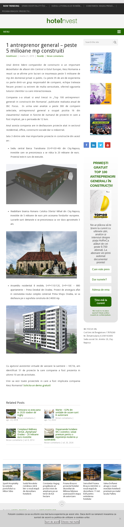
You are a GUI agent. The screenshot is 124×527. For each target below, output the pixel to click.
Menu (6, 31)
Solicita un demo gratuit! (38, 385)
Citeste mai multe (70, 522)
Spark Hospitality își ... (34, 6)
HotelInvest (11, 56)
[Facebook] (86, 145)
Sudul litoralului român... (67, 6)
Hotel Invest (62, 20)
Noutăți (40, 56)
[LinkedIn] (93, 145)
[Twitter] (100, 145)
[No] (120, 518)
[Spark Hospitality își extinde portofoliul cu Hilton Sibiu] (12, 472)
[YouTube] (107, 145)
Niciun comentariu (55, 56)
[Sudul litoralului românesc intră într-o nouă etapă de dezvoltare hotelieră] (32, 472)
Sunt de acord (52, 522)
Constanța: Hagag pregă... (100, 6)
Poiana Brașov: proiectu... (16, 11)
